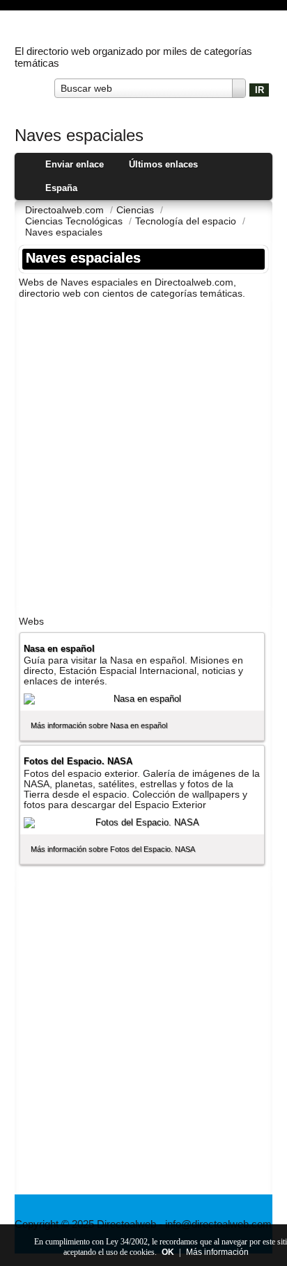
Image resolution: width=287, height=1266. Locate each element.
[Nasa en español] (142, 699)
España (61, 188)
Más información (217, 1252)
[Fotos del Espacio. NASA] (142, 822)
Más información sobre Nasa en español (99, 725)
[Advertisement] (143, 453)
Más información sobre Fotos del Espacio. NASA (113, 849)
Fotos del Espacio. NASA (78, 761)
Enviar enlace (74, 164)
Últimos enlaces (163, 164)
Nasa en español (59, 648)
